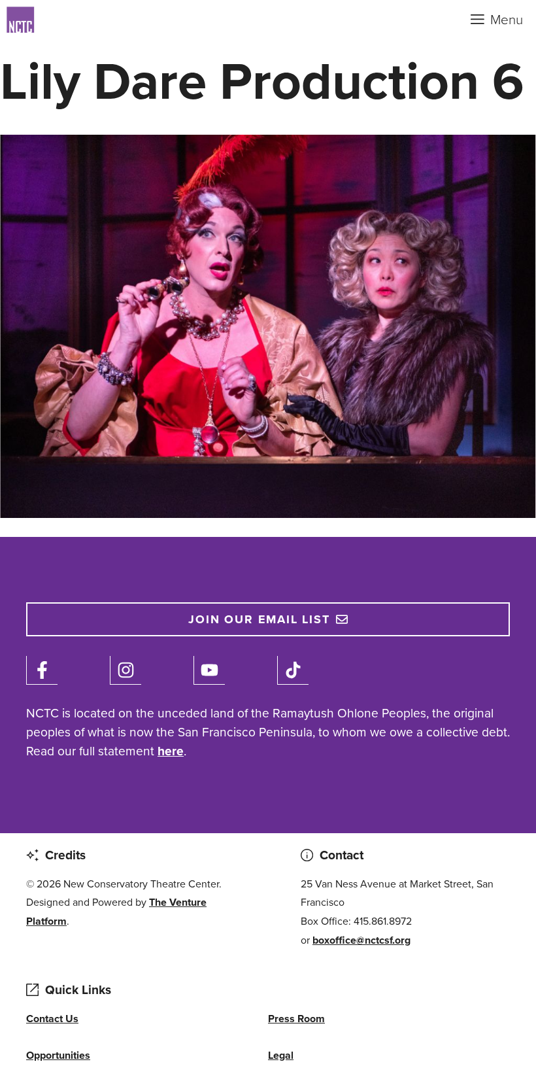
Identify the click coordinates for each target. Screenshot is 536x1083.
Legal (280, 1055)
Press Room (296, 1018)
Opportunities (58, 1055)
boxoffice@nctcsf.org (361, 940)
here (171, 751)
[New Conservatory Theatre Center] (72, 19)
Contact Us (52, 1018)
